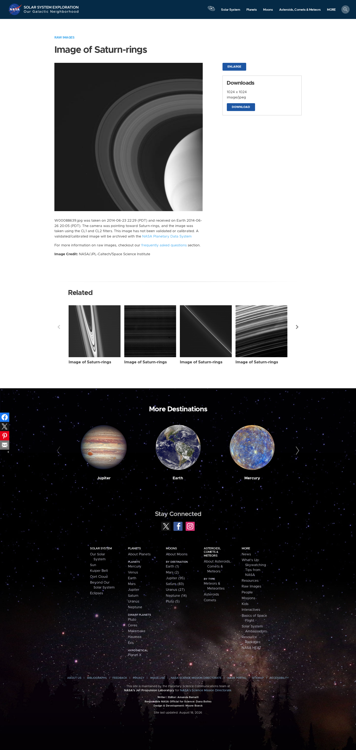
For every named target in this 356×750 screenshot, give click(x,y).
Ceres (132, 625)
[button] (331, 10)
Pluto (132, 619)
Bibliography (97, 678)
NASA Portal (236, 678)
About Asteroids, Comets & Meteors (217, 566)
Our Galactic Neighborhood (51, 12)
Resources (250, 580)
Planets (134, 548)
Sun (93, 565)
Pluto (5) (173, 601)
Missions (248, 598)
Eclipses (96, 593)
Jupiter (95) (175, 578)
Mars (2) (172, 572)
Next (297, 327)
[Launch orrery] (211, 10)
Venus (133, 572)
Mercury (252, 478)
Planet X (134, 655)
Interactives (251, 609)
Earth (178, 478)
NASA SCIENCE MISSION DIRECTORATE (196, 678)
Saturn (133, 595)
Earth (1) (172, 566)
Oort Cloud (99, 576)
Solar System (101, 548)
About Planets (139, 554)
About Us (74, 678)
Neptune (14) (176, 595)
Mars (132, 584)
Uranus (133, 601)
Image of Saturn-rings (90, 362)
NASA (15, 9)
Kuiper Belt (99, 570)
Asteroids (211, 594)
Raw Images (64, 37)
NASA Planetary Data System (167, 236)
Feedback (119, 678)
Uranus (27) (175, 589)
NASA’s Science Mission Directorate (205, 690)
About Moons (176, 554)
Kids (245, 604)
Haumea (134, 637)
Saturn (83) (175, 584)
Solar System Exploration (51, 6)
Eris (131, 643)
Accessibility (279, 678)
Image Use (157, 678)
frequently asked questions (164, 245)
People (247, 592)
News (246, 554)
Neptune (135, 607)
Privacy (138, 678)
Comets (210, 600)
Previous (59, 327)
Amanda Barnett (188, 697)
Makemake (136, 631)
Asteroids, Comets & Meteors (212, 552)
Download (241, 107)
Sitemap (258, 678)
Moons (171, 548)
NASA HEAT (251, 647)
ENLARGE (234, 66)
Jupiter (104, 478)
